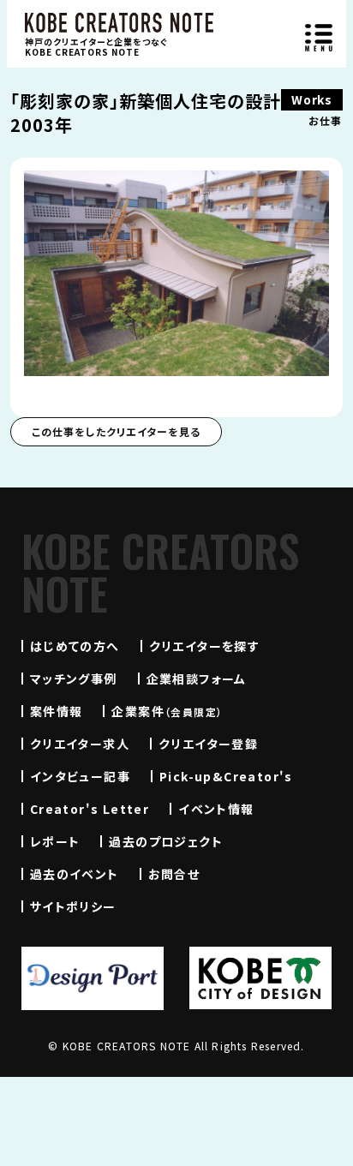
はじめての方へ (75, 646)
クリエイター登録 (208, 743)
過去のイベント (74, 873)
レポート (55, 841)
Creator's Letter (89, 808)
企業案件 (167, 711)
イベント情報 (216, 808)
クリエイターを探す (204, 646)
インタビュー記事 (80, 776)
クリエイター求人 (79, 743)
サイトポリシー (73, 906)
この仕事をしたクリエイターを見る (116, 431)
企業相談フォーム (197, 678)
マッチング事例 (73, 678)
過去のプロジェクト (166, 841)
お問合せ (174, 873)
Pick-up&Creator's (226, 776)
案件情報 (56, 711)
